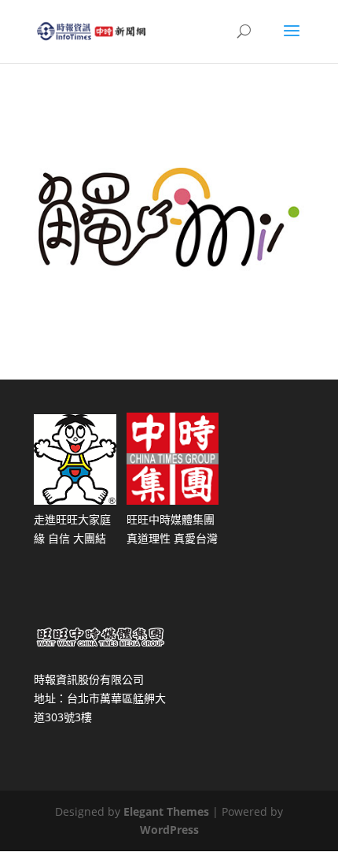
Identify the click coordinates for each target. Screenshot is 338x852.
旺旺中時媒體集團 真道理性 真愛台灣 (172, 529)
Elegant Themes (166, 811)
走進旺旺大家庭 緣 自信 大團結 (72, 529)
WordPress (169, 829)
